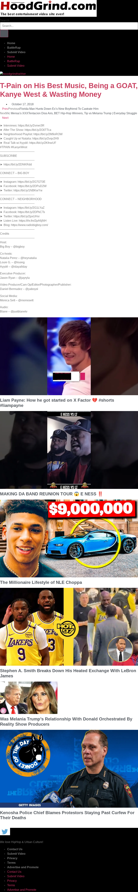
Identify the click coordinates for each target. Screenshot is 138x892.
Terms (11, 862)
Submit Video (16, 52)
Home (11, 43)
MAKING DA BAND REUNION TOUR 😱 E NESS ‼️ (51, 493)
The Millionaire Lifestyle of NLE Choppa (41, 582)
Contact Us (14, 849)
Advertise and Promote (23, 867)
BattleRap (14, 47)
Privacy (12, 858)
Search (4, 20)
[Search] (4, 33)
